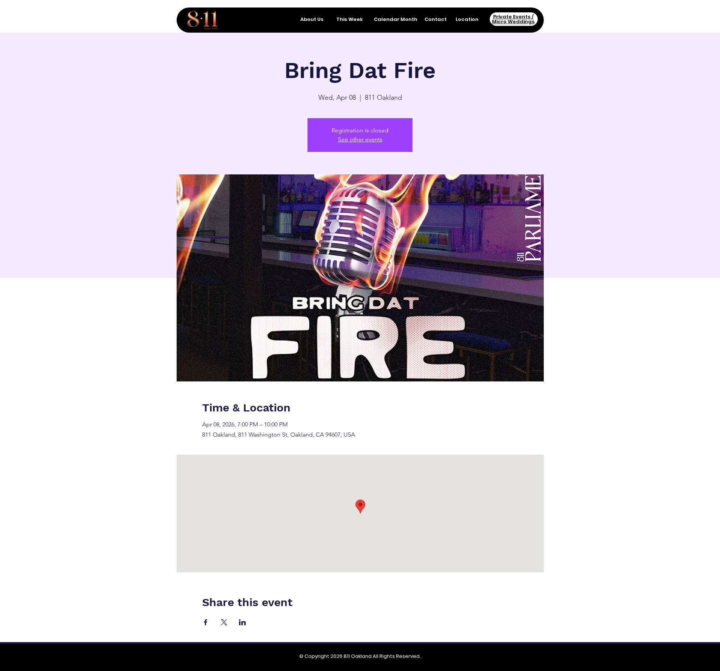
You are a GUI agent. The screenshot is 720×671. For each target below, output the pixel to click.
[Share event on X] (224, 622)
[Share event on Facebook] (205, 622)
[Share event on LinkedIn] (242, 622)
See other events (360, 139)
